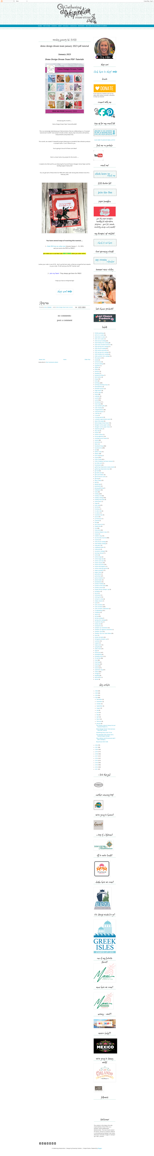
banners (97, 371)
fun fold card (98, 463)
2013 (96, 765)
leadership (98, 526)
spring (96, 616)
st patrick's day (99, 622)
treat (96, 660)
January (99, 723)
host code (97, 505)
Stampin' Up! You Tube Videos (103, 633)
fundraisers (98, 465)
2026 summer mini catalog (102, 356)
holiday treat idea (99, 499)
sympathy (97, 647)
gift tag (97, 478)
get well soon (98, 472)
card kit (97, 398)
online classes (98, 562)
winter (96, 679)
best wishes (98, 377)
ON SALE (65, 26)
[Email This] (78, 307)
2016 (96, 758)
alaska (96, 360)
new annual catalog (100, 541)
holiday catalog (99, 497)
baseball (97, 373)
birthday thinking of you (101, 384)
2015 (96, 760)
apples (96, 367)
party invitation (99, 578)
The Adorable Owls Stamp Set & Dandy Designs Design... (104, 735)
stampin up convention (101, 627)
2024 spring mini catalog (101, 346)
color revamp (98, 407)
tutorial (71, 307)
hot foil (97, 507)
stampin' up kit (99, 631)
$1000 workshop (99, 333)
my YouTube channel (100, 537)
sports (96, 614)
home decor (98, 501)
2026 (96, 691)
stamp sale (98, 624)
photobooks (98, 582)
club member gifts (100, 406)
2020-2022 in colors (100, 337)
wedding (97, 675)
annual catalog (99, 363)
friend (96, 457)
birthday (97, 383)
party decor (98, 574)
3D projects (98, 358)
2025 (96, 693)
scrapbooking (98, 610)
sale (96, 603)
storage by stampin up (101, 639)
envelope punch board (101, 438)
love (96, 528)
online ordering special (101, 568)
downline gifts (99, 429)
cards (96, 400)
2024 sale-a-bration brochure (103, 344)
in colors (97, 513)
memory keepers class (101, 532)
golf (96, 482)
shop (65, 28)
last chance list (99, 524)
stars (96, 635)
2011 (96, 769)
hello (96, 492)
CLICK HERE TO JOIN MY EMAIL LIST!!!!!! (104, 140)
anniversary (98, 362)
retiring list (98, 597)
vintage (97, 673)
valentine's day (99, 669)
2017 (96, 756)
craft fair (97, 413)
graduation (98, 486)
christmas (97, 402)
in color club (98, 511)
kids (96, 522)
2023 (96, 697)
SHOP (60, 26)
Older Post (87, 359)
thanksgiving (98, 654)
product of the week (100, 585)
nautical (97, 539)
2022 (96, 745)
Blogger (100, 1148)
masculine (97, 530)
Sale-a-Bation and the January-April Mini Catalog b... (105, 738)
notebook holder (99, 547)
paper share (98, 572)
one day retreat (99, 553)
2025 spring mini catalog (101, 352)
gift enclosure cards (100, 476)
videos (96, 671)
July (98, 710)
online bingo (98, 557)
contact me (60, 28)
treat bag (97, 662)
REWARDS (81, 26)
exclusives (97, 442)
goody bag (97, 484)
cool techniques (99, 411)
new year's (98, 545)
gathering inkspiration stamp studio (47, 28)
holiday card (98, 495)
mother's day (98, 536)
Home (64, 359)
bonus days (98, 392)
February (99, 721)
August (99, 708)
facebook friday (99, 446)
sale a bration (98, 604)
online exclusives (99, 564)
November (100, 701)
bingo (96, 379)
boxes (96, 394)
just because (98, 518)
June (98, 712)
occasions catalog (99, 551)
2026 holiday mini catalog (102, 354)
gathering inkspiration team (102, 469)
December (99, 699)
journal (97, 516)
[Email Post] (76, 307)
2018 (96, 754)
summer (97, 641)
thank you (97, 652)
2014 (96, 762)
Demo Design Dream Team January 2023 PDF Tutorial (105, 729)
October (99, 703)
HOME (40, 26)
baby (96, 369)
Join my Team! (54, 273)
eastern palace (99, 434)
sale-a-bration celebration (102, 608)
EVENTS (54, 26)
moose (96, 534)
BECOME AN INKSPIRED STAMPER (96, 26)
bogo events (98, 390)
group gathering (99, 488)
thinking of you (99, 656)
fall (96, 450)
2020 (96, 749)
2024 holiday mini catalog (102, 342)
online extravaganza (100, 566)
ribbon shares (98, 601)
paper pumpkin (99, 570)
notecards (97, 549)
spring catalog (99, 618)
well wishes (98, 677)
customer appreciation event (102, 419)
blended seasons (99, 388)
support (97, 643)
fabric (96, 444)
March (98, 719)
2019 (96, 751)
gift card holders (99, 474)
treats (96, 666)
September (100, 706)
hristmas (97, 509)
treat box (97, 664)
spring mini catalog (100, 620)
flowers (97, 453)
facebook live (98, 448)
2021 (96, 747)
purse (96, 593)
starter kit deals (99, 637)
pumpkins (97, 591)
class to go (98, 404)
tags (96, 650)
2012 (96, 767)
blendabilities (98, 386)
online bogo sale (99, 559)
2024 (96, 695)
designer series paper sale (102, 425)
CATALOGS (73, 26)
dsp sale (97, 430)
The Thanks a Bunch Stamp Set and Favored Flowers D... (105, 726)
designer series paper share (102, 427)
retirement (98, 595)
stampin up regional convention (103, 629)
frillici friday (98, 459)
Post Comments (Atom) (52, 362)
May (98, 714)
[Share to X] (82, 307)
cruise (96, 415)
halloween (97, 490)
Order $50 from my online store (56, 246)
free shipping (98, 455)
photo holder (98, 580)
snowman (97, 612)
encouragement (99, 436)
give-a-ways (98, 480)
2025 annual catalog (100, 348)
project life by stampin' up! (102, 589)
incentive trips (99, 515)
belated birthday (99, 375)
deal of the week (99, 421)
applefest (97, 365)
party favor (98, 576)
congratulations (99, 409)
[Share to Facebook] (83, 307)
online (96, 555)
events (96, 440)
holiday (97, 494)
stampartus (98, 626)
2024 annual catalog (100, 341)
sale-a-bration (98, 606)
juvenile (97, 520)
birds (96, 381)
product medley (99, 583)
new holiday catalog (100, 543)
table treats (98, 648)
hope (96, 503)
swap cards (98, 645)
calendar (97, 396)
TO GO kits (98, 658)
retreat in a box (99, 599)
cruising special (99, 417)
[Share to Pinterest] (85, 307)
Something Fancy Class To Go (104, 732)
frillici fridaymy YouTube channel (104, 461)
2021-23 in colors (99, 339)
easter (96, 432)
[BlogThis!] (80, 307)
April (98, 717)
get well (97, 471)
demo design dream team (62, 307)
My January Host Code (102, 741)
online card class (99, 560)
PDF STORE (46, 26)
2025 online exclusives (101, 350)
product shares (99, 587)
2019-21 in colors (99, 335)
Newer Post (42, 359)
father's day (98, 451)
